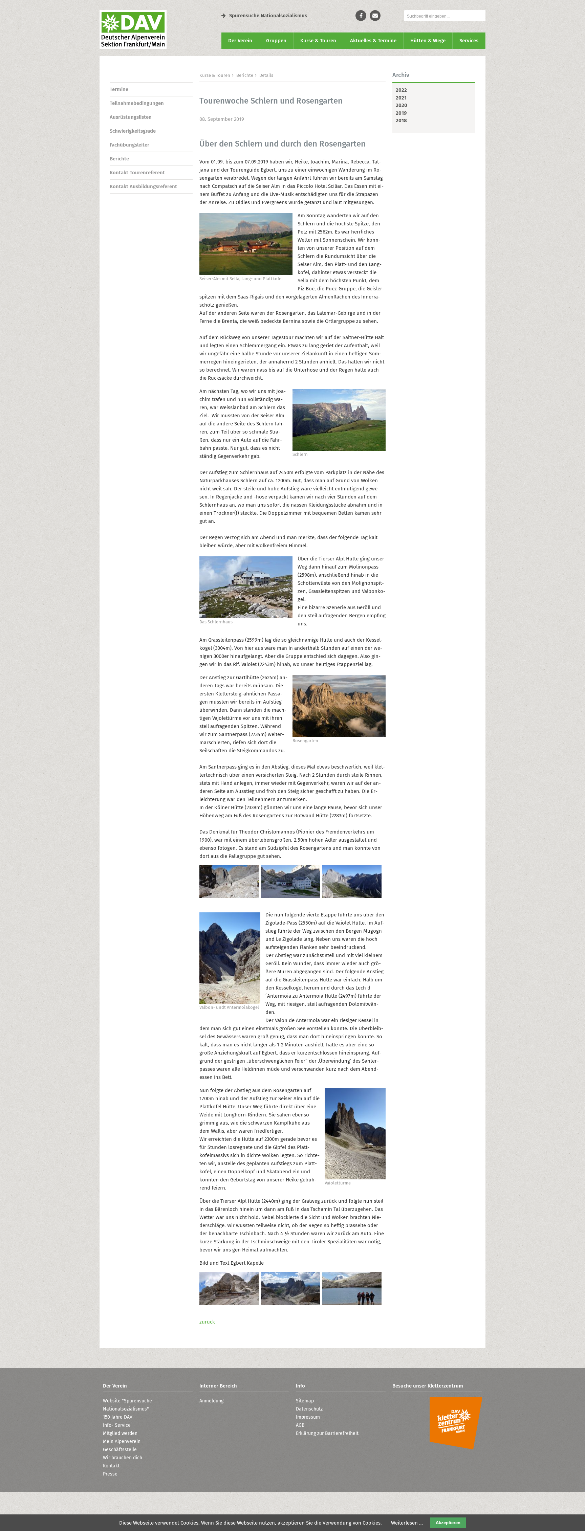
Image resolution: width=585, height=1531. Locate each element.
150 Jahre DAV (117, 1417)
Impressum (308, 1417)
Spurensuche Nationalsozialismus (268, 16)
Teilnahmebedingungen (137, 103)
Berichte (119, 159)
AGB (300, 1425)
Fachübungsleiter (129, 145)
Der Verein (240, 41)
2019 (401, 113)
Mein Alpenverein (121, 1441)
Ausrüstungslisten (131, 117)
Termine (119, 89)
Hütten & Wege (428, 41)
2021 (401, 98)
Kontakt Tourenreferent (137, 173)
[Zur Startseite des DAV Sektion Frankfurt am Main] (133, 47)
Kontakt (111, 1466)
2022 (401, 90)
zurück (207, 1322)
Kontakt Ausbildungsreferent (143, 186)
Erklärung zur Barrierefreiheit (327, 1433)
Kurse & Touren (318, 41)
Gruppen (276, 41)
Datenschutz (309, 1409)
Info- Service (117, 1425)
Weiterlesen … (407, 1523)
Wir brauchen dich (122, 1458)
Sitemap (305, 1401)
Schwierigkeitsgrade (133, 131)
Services (468, 41)
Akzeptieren (448, 1522)
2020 (401, 105)
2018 (401, 120)
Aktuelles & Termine (373, 41)
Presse (110, 1474)
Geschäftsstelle (120, 1449)
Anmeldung (211, 1401)
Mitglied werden (120, 1433)
